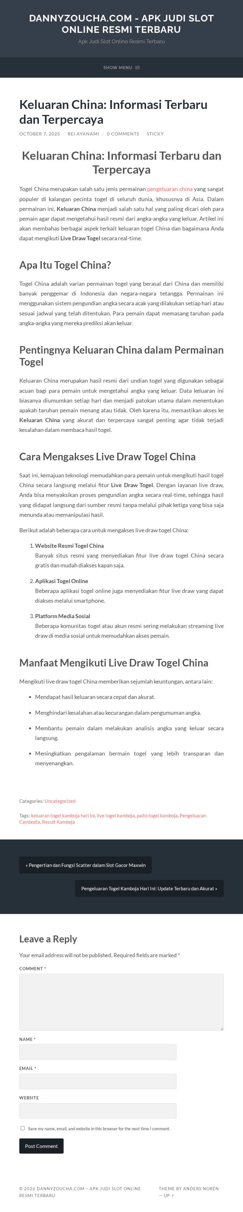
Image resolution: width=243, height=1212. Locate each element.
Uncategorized (60, 801)
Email (27, 1068)
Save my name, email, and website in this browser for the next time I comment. (99, 1128)
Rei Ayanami (83, 133)
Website (29, 1097)
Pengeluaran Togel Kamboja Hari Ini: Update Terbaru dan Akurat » (149, 888)
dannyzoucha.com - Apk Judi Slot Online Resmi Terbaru (121, 24)
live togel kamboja (116, 815)
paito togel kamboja (157, 815)
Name (27, 1039)
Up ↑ (169, 1195)
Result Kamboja (58, 822)
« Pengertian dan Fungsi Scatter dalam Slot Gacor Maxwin (86, 865)
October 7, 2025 (39, 133)
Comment (32, 968)
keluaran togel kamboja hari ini (63, 815)
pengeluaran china (170, 188)
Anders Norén (201, 1188)
